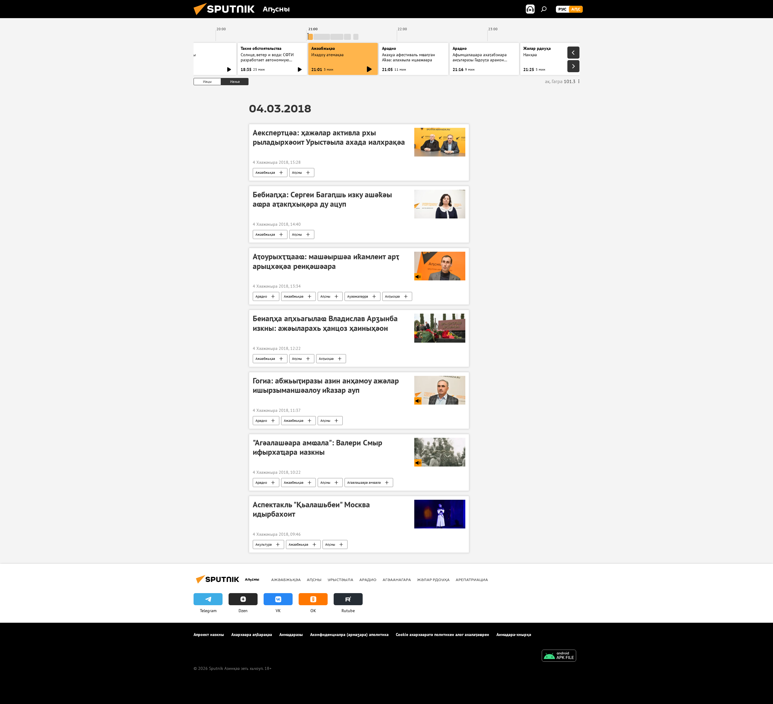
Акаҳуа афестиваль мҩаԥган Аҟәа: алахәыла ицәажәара (408, 57)
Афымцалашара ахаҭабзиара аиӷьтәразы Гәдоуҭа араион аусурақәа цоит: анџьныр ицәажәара (480, 62)
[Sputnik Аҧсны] (226, 16)
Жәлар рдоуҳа (433, 579)
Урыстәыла (340, 579)
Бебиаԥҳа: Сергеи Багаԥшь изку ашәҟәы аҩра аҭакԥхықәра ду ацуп (322, 199)
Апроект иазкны (209, 634)
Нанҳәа (530, 54)
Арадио (389, 48)
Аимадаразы (291, 634)
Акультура (263, 544)
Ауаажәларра (357, 296)
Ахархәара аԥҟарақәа (251, 634)
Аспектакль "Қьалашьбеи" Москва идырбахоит (311, 509)
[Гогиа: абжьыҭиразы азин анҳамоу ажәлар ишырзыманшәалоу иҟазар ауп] (439, 390)
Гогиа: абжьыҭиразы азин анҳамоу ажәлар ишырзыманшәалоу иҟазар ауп (326, 385)
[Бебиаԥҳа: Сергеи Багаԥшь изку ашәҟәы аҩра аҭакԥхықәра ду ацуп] (439, 204)
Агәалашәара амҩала (364, 482)
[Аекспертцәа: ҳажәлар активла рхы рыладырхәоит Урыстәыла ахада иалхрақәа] (439, 142)
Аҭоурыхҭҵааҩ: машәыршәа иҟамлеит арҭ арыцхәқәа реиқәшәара (326, 261)
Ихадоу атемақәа (327, 54)
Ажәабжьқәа (265, 172)
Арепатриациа (472, 579)
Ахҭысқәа (392, 296)
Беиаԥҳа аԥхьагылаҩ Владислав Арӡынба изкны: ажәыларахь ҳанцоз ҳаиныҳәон (325, 323)
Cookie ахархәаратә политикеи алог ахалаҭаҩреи (442, 634)
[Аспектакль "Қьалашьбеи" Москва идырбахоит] (439, 514)
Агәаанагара (397, 579)
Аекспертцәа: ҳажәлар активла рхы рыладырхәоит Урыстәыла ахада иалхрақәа (329, 137)
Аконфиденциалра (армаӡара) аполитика (349, 634)
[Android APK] (558, 656)
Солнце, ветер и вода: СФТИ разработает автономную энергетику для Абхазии (267, 60)
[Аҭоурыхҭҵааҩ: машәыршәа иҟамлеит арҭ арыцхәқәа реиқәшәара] (439, 266)
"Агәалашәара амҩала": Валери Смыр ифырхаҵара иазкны (317, 447)
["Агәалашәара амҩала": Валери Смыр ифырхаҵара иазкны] (439, 452)
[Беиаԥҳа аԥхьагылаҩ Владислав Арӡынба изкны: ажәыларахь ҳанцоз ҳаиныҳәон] (439, 328)
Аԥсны (297, 172)
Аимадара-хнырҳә (513, 634)
